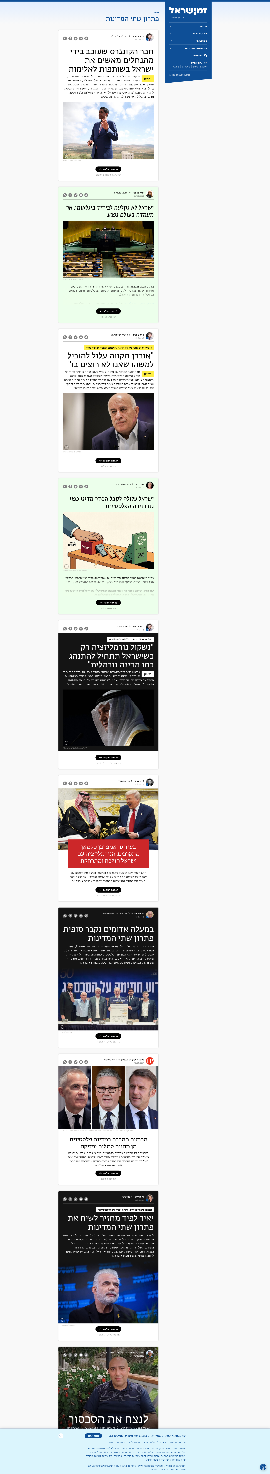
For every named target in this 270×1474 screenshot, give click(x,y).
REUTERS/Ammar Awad (72, 160)
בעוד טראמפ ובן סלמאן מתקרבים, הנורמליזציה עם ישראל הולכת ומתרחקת (108, 853)
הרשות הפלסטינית (119, 335)
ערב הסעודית (122, 626)
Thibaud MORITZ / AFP (72, 452)
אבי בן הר (139, 484)
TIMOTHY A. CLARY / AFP (73, 279)
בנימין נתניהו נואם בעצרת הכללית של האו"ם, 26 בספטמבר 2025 (124, 276)
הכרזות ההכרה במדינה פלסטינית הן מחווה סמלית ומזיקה (108, 1142)
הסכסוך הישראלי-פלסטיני (115, 913)
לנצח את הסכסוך (108, 1418)
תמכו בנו (93, 1436)
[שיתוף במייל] (81, 38)
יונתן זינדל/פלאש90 (68, 1325)
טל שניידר (139, 1196)
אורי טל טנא (138, 192)
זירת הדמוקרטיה (120, 193)
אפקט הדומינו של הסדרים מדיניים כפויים (134, 567)
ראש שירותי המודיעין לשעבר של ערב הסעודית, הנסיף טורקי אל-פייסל (122, 744)
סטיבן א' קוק (138, 1059)
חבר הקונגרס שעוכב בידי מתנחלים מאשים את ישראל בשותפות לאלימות (111, 60)
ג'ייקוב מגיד (138, 36)
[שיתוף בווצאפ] (65, 38)
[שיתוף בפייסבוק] (70, 38)
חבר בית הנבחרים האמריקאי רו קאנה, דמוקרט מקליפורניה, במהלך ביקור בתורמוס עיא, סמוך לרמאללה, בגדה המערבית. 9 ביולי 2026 (113, 156)
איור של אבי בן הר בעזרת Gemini (75, 571)
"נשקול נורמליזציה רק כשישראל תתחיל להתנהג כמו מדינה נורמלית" (111, 656)
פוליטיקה (126, 1197)
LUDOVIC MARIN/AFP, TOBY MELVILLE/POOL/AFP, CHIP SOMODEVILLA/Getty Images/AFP (97, 1131)
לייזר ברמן (139, 781)
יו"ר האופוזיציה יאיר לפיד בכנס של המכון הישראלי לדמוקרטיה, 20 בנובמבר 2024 (122, 1321)
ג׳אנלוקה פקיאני (136, 1352)
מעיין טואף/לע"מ (67, 1032)
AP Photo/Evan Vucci (60, 819)
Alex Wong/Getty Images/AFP (75, 748)
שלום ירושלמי (137, 913)
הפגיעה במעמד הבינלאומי (139, 303)
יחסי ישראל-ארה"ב (119, 36)
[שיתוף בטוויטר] (75, 38)
